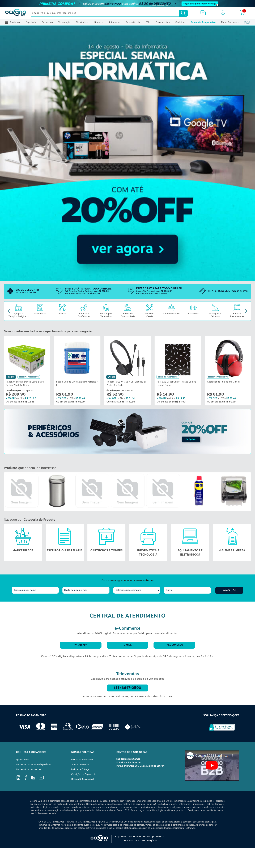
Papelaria (31, 22)
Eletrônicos (82, 22)
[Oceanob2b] (15, 13)
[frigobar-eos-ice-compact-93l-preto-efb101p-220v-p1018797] (21, 491)
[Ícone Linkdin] (33, 779)
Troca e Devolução (80, 765)
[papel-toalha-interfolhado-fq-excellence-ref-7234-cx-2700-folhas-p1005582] (163, 491)
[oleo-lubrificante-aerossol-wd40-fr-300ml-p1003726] (198, 491)
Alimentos (114, 22)
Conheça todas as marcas (28, 770)
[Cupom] (127, 3)
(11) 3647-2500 (127, 688)
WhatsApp (80, 645)
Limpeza (98, 22)
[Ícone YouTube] (41, 779)
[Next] (246, 311)
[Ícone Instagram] (18, 779)
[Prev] (8, 311)
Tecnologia (64, 22)
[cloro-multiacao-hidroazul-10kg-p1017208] (92, 491)
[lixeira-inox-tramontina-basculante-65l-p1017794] (57, 491)
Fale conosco (174, 645)
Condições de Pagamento (83, 774)
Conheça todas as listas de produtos (33, 765)
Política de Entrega (80, 770)
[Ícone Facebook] (26, 779)
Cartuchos (47, 22)
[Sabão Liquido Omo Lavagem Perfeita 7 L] (77, 358)
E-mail (127, 645)
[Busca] (183, 13)
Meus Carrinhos (230, 22)
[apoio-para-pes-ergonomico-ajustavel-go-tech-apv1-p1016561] (127, 491)
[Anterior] (6, 491)
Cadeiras (180, 22)
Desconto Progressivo (203, 22)
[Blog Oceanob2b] (247, 22)
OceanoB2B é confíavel (82, 779)
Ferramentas (163, 22)
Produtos (15, 22)
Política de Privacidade (82, 760)
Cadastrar (229, 590)
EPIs (148, 22)
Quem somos (22, 760)
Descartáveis (133, 22)
